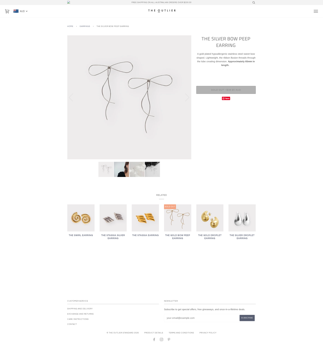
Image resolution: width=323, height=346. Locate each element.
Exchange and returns (80, 314)
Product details (153, 333)
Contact (72, 324)
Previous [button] (73, 97)
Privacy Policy (208, 333)
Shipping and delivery (80, 309)
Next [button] (185, 97)
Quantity (226, 72)
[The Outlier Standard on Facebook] (154, 340)
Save (227, 98)
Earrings (85, 26)
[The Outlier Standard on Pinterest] (169, 340)
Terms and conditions (181, 333)
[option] (129, 97)
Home (70, 26)
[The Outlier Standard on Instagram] (161, 340)
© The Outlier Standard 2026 (123, 333)
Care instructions (78, 319)
